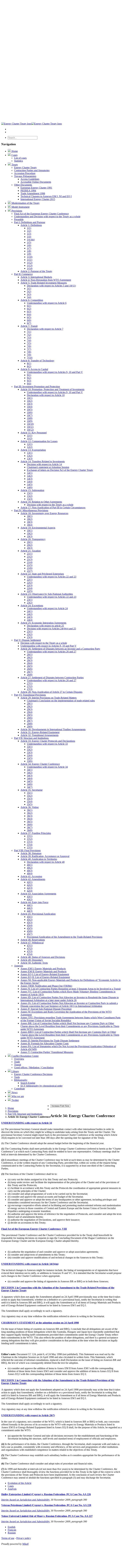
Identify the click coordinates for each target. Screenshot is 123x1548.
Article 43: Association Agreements (38, 893)
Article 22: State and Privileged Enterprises (42, 573)
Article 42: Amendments (32, 879)
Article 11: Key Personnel (33, 432)
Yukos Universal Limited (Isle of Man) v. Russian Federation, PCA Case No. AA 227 (47, 1516)
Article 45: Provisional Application (38, 913)
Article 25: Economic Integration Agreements (43, 622)
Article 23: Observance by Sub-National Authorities (46, 594)
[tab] (61, 1123)
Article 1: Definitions (31, 225)
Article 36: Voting (29, 807)
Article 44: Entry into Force (34, 902)
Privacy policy (23, 1538)
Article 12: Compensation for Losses (38, 441)
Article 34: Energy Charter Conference (40, 764)
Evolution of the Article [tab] (19, 1483)
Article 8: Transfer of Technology (37, 360)
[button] (26, 1123)
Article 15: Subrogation (32, 490)
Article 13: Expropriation (33, 450)
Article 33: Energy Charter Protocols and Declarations (47, 741)
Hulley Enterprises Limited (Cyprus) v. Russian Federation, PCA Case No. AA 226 (46, 1494)
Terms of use (7, 1538)
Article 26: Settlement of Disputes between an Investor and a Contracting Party (60, 648)
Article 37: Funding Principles (35, 833)
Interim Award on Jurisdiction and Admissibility (25, 1499)
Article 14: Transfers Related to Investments (42, 461)
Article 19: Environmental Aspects (37, 527)
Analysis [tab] (12, 1488)
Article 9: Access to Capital (34, 369)
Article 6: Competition (31, 300)
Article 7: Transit (28, 326)
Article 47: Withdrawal (32, 942)
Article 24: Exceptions (31, 605)
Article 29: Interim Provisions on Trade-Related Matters (48, 697)
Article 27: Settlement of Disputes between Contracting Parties (52, 677)
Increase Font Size (60, 1106)
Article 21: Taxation (30, 550)
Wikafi (25, 1544)
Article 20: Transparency (32, 539)
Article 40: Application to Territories (38, 859)
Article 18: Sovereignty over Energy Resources (44, 513)
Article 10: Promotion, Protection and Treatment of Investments (52, 389)
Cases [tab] (11, 1486)
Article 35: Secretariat (31, 790)
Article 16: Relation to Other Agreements (41, 501)
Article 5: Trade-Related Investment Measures (43, 282)
